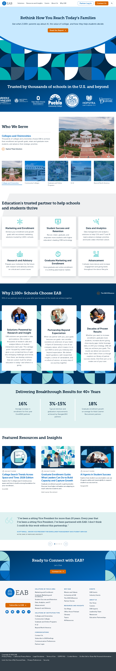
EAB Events (93, 592)
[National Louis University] (7, 100)
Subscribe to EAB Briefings (44, 638)
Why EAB (63, 3)
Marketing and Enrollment (44, 592)
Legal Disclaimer (38, 656)
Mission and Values (70, 592)
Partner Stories (69, 601)
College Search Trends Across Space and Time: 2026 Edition (17, 476)
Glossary (67, 614)
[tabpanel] (58, 137)
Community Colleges (42, 619)
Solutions (21, 3)
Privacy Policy (6, 656)
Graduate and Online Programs (46, 622)
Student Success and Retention (46, 599)
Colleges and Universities (44, 616)
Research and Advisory (43, 608)
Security (46, 660)
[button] (50, 544)
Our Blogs (67, 609)
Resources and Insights (34, 3)
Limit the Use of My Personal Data (13, 660)
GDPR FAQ (61, 656)
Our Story (93, 603)
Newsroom (93, 614)
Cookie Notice (72, 656)
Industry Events (95, 595)
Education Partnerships (98, 617)
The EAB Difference (71, 598)
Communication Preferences (45, 641)
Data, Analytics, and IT (42, 602)
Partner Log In (86, 3)
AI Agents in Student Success (95, 474)
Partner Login (39, 644)
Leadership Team (95, 612)
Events (47, 3)
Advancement (40, 605)
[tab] (12, 172)
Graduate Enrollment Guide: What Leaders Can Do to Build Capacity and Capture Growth (57, 477)
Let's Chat (58, 565)
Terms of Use (51, 656)
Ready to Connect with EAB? (58, 560)
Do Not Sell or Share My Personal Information (95, 656)
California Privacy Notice (22, 656)
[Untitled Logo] (24, 100)
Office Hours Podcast (71, 612)
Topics (66, 617)
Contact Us (101, 3)
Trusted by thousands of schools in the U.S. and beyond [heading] (58, 87)
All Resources (68, 620)
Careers (92, 606)
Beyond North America (43, 627)
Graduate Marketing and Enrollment (43, 595)
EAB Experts (94, 609)
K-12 (36, 625)
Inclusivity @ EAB (70, 595)
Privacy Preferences (34, 660)
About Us (54, 3)
